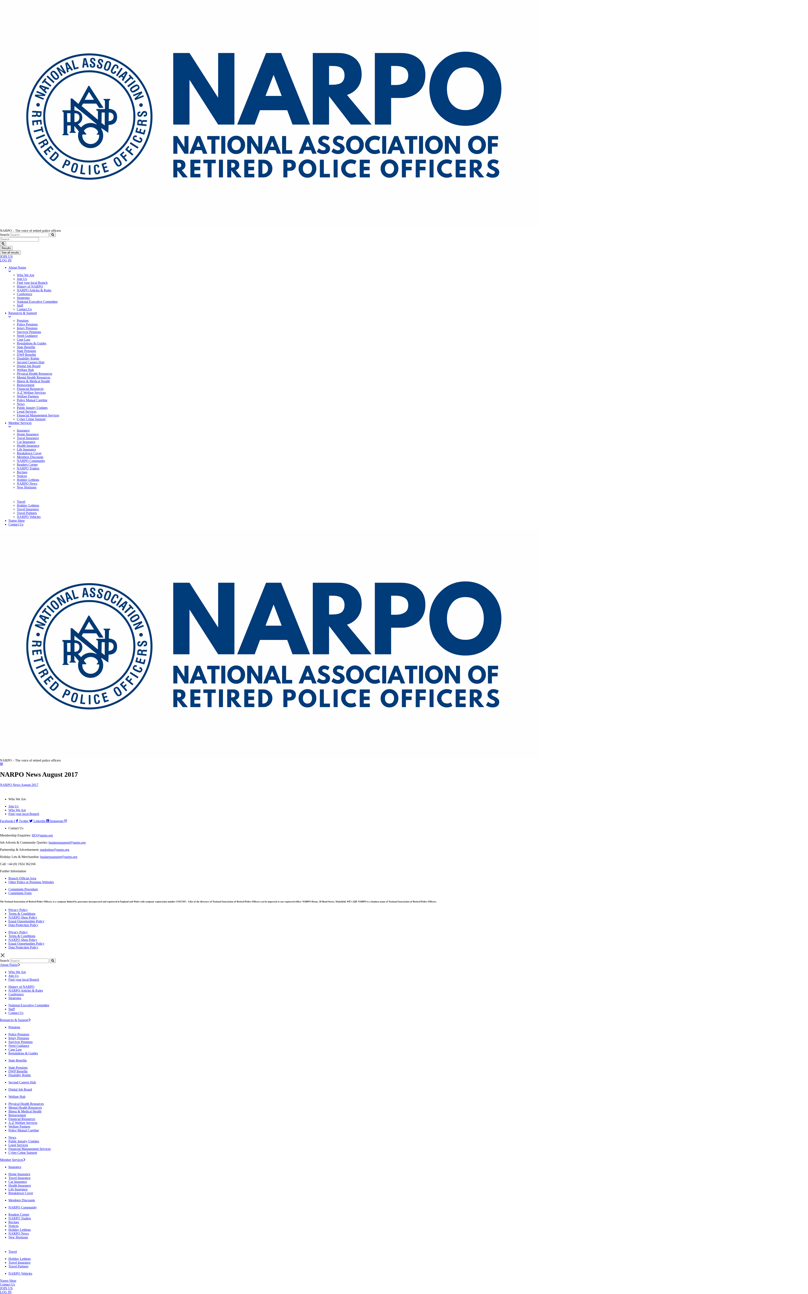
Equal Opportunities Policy (26, 921)
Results (6, 248)
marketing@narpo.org (54, 849)
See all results (10, 252)
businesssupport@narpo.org (67, 842)
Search (4, 234)
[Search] (53, 235)
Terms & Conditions (21, 913)
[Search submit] (3, 243)
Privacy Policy (18, 910)
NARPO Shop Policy (22, 917)
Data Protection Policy (23, 925)
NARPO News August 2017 (19, 785)
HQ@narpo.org (42, 835)
